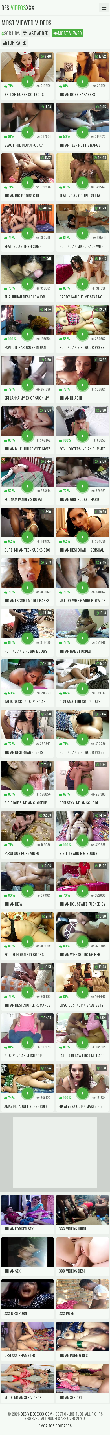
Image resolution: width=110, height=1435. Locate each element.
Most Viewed (70, 33)
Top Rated (17, 42)
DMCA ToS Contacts (55, 1426)
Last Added (38, 33)
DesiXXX (17, 7)
